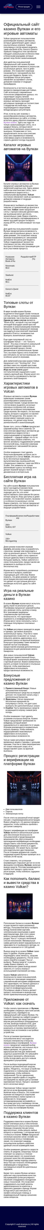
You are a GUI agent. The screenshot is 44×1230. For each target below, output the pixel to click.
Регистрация (24, 7)
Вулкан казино (10, 123)
